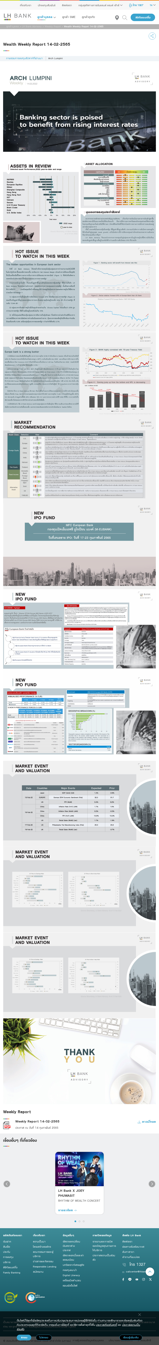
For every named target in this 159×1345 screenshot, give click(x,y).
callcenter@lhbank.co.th (139, 1271)
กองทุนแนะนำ (70, 1270)
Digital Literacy (71, 1275)
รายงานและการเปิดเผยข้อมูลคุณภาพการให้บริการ (104, 1246)
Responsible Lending (44, 1266)
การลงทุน (8, 1257)
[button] (75, 1221)
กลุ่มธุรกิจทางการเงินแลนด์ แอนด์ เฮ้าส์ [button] (99, 5)
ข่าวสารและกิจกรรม (43, 1261)
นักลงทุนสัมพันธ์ (46, 5)
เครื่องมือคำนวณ (72, 1280)
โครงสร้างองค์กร (42, 1246)
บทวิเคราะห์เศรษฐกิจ (73, 1264)
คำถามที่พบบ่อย (131, 1257)
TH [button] (151, 5)
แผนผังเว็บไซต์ (70, 1285)
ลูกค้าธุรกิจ (88, 17)
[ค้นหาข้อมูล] (126, 17)
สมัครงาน (38, 1271)
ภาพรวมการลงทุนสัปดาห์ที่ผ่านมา (24, 58)
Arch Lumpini (55, 58)
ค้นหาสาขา (128, 1251)
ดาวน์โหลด (148, 1122)
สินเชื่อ (6, 1246)
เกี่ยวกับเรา (25, 5)
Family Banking (11, 1272)
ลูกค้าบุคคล (45, 17)
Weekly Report (53, 26)
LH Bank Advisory (32, 26)
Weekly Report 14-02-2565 (37, 1121)
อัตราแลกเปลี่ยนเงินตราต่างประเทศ (71, 1246)
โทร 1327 (137, 5)
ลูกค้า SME (69, 17)
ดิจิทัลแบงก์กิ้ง (143, 17)
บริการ (6, 1262)
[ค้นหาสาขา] (118, 17)
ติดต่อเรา (67, 5)
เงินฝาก (7, 1241)
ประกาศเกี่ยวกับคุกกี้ (106, 1324)
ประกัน (6, 1251)
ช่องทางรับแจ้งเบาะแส (133, 1246)
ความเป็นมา (39, 1241)
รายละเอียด (66, 1210)
